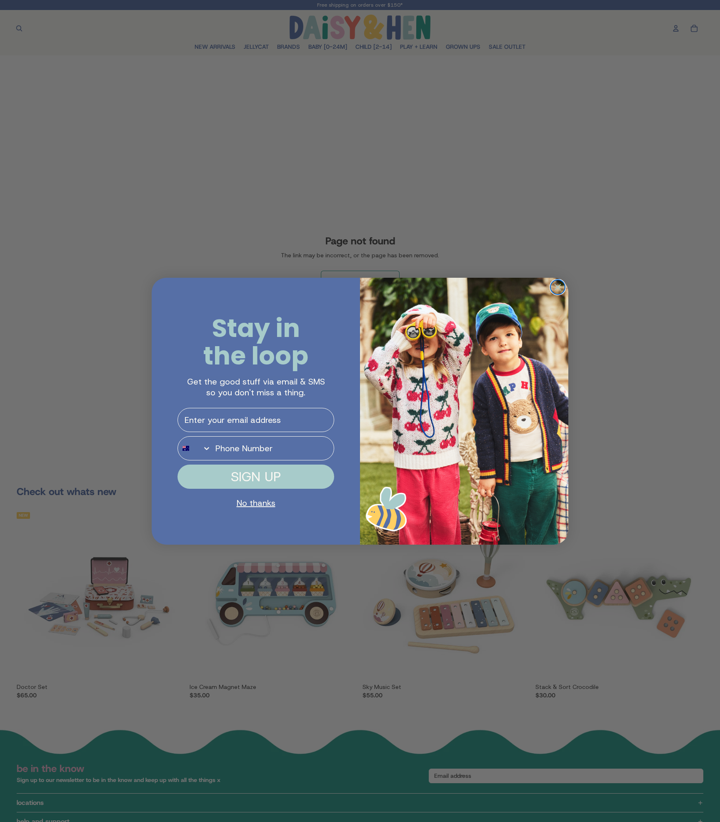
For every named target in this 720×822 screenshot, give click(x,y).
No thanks (256, 503)
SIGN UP (256, 476)
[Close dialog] (557, 287)
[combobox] (194, 448)
